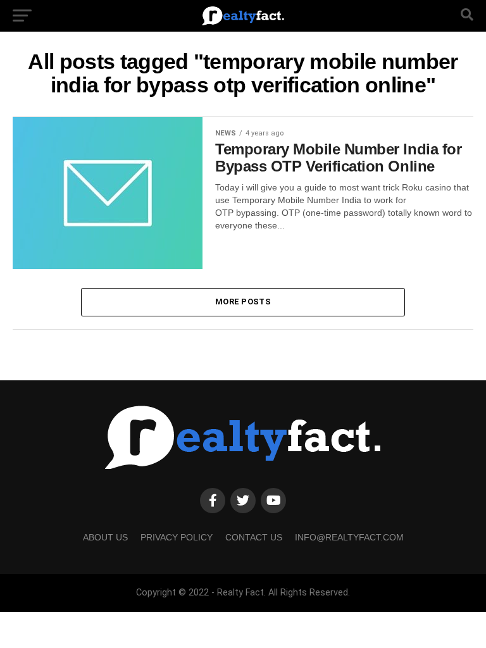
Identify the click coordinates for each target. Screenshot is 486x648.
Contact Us (253, 537)
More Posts (243, 301)
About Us (105, 537)
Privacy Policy (176, 537)
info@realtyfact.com (349, 537)
